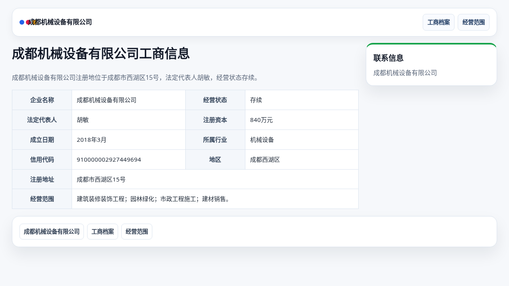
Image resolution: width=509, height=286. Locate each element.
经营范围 (473, 22)
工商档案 (438, 22)
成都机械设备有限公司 (60, 21)
